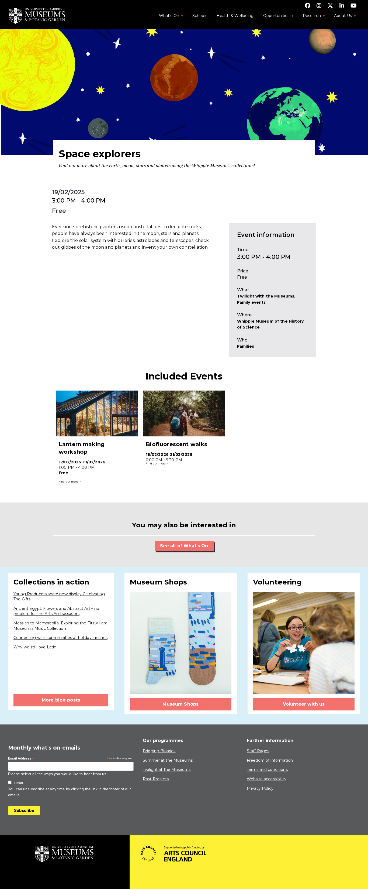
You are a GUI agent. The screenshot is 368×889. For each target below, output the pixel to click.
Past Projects (156, 779)
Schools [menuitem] (199, 15)
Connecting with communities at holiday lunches (60, 637)
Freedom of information (270, 760)
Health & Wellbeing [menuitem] (235, 15)
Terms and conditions (267, 769)
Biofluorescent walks (176, 444)
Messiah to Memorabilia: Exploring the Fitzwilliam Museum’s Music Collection (60, 626)
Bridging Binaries (159, 750)
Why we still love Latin (34, 647)
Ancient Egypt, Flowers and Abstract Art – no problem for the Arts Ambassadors (56, 611)
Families (245, 346)
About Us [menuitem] (340, 17)
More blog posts (61, 700)
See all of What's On (184, 545)
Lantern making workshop (82, 448)
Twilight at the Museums (166, 769)
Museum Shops (180, 704)
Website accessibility (266, 779)
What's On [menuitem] (166, 17)
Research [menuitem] (309, 17)
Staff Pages (258, 750)
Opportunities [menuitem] (274, 17)
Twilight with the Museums (265, 296)
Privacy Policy (260, 788)
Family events (251, 302)
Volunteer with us (304, 704)
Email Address (21, 759)
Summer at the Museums (168, 760)
